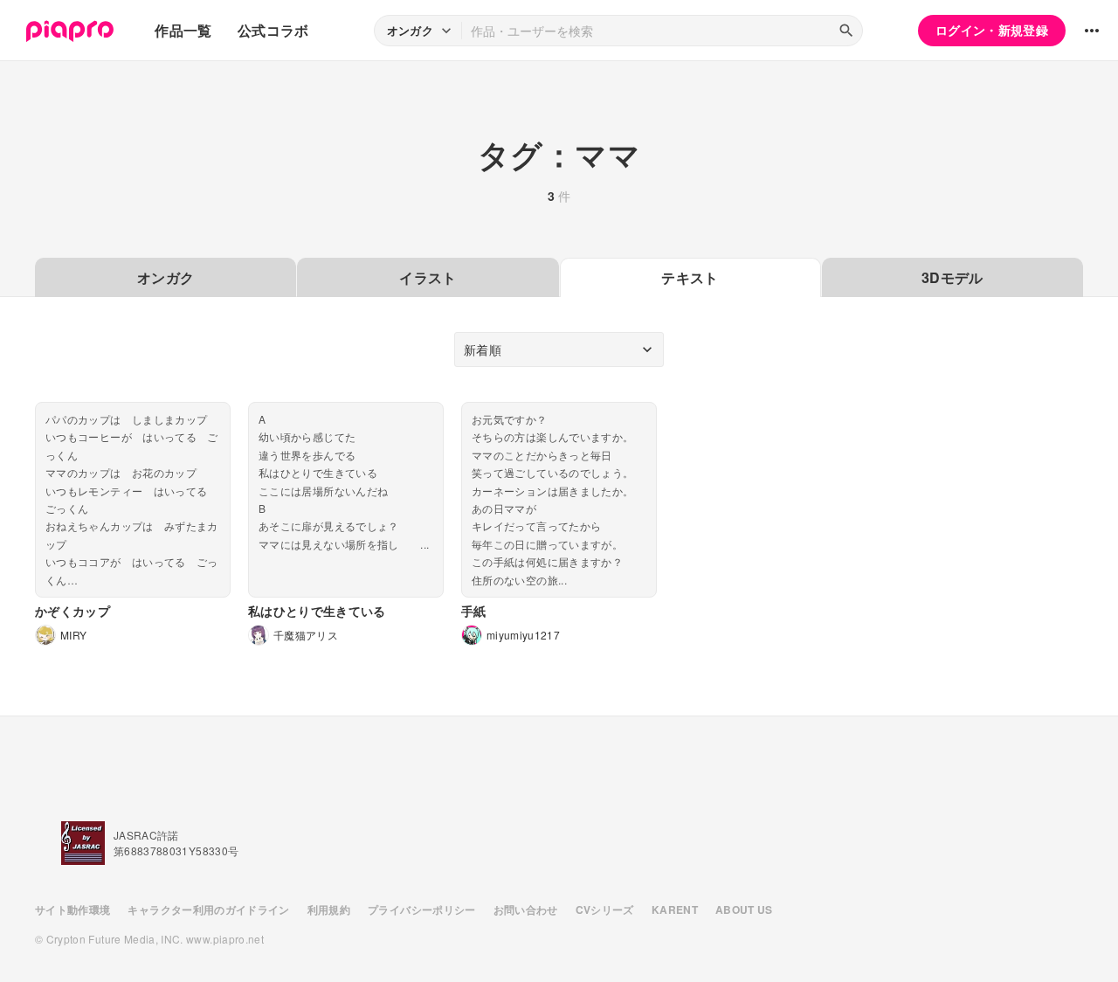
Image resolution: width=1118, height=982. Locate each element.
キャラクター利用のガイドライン (208, 909)
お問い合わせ (525, 909)
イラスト (427, 277)
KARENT (675, 909)
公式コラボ (273, 30)
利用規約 (328, 909)
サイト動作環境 (72, 909)
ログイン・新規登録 (991, 29)
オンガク (165, 277)
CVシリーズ (605, 909)
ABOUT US (744, 909)
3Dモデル (952, 277)
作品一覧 (183, 30)
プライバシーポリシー (422, 909)
